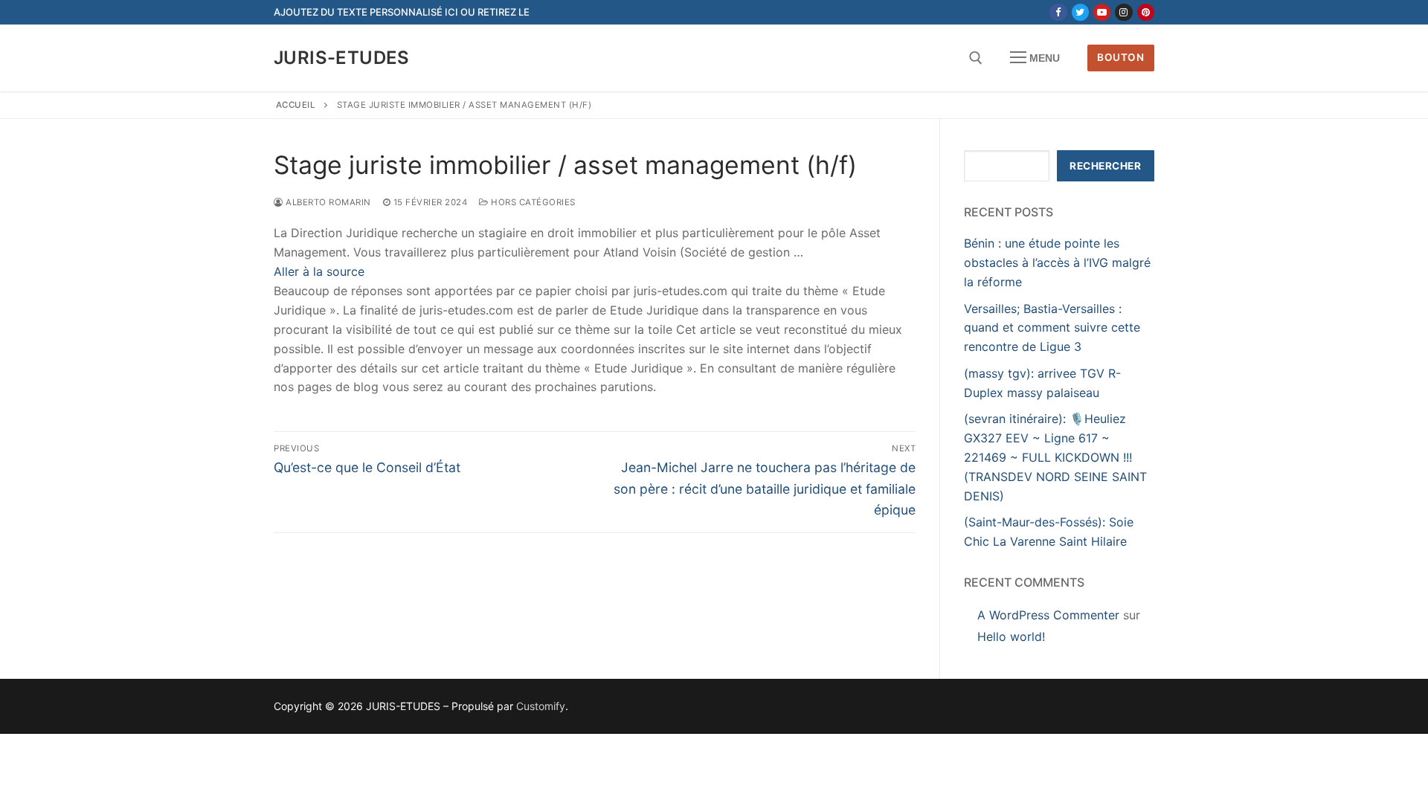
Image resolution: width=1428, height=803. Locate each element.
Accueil (296, 105)
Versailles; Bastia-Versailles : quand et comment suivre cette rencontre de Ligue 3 (1052, 328)
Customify (540, 706)
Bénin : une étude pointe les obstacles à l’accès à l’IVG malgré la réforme (1057, 262)
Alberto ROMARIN (327, 202)
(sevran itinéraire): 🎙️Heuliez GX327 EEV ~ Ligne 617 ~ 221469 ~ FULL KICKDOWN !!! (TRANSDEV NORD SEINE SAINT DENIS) (1055, 457)
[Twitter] (1080, 12)
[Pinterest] (1145, 12)
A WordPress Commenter (1048, 614)
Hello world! (1011, 636)
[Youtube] (1101, 12)
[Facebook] (1058, 12)
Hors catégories (532, 202)
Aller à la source (319, 271)
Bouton (1120, 57)
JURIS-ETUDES (342, 57)
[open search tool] (975, 58)
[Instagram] (1123, 12)
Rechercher (1105, 166)
